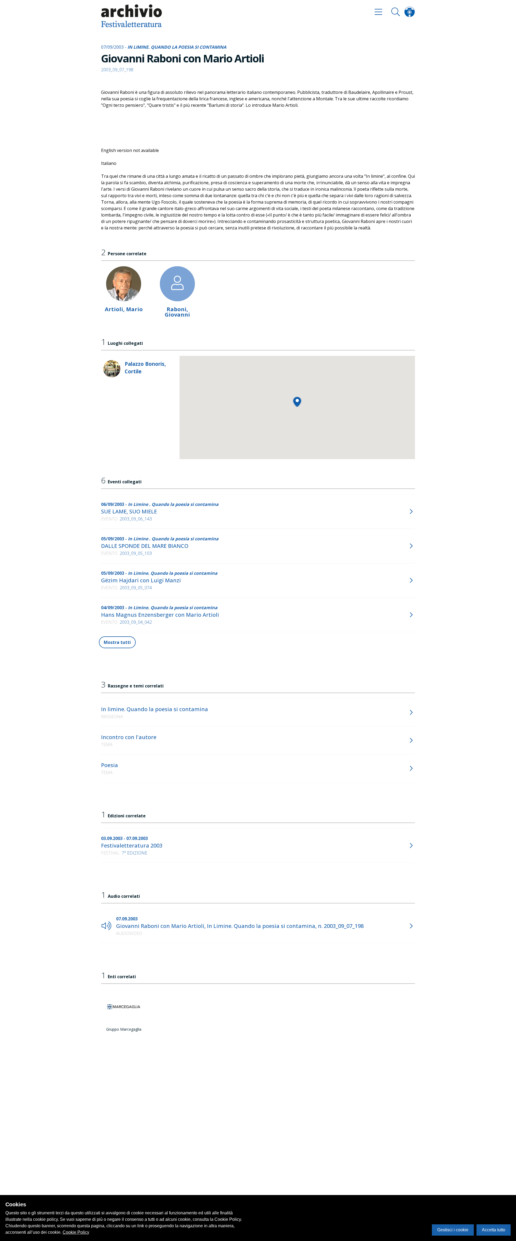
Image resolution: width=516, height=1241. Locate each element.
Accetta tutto (493, 1230)
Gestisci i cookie (452, 1230)
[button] (297, 401)
